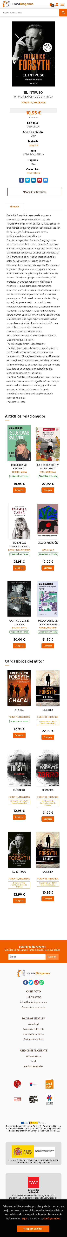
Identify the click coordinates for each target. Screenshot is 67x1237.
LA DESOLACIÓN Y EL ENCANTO (48, 466)
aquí (24, 1218)
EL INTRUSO (19, 872)
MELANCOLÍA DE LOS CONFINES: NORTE (48, 622)
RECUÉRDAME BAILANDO (19, 466)
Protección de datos (33, 1034)
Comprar (19, 490)
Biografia (33, 145)
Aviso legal (33, 1024)
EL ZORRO (19, 790)
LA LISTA (48, 710)
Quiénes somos (33, 1056)
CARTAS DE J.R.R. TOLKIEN (19, 622)
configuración (51, 1218)
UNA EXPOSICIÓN (48, 543)
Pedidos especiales (33, 1066)
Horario (33, 1061)
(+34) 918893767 (33, 997)
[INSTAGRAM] (36, 982)
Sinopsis (14, 207)
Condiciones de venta (33, 1029)
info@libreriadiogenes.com (33, 1002)
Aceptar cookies (33, 1229)
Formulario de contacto (33, 1007)
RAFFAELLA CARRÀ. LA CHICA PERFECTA (19, 544)
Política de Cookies (33, 1039)
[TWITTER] (30, 982)
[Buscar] (63, 12)
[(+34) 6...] (41, 982)
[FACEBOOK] (25, 982)
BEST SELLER (33, 173)
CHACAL (19, 710)
